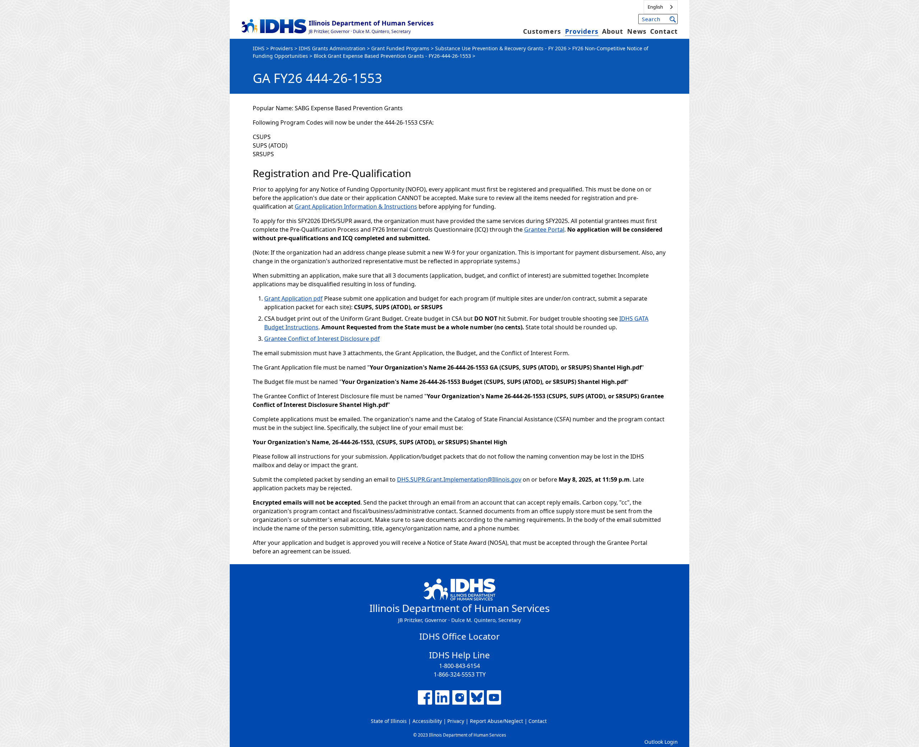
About (612, 31)
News (637, 31)
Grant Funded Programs (400, 48)
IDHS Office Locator (459, 636)
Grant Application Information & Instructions (356, 206)
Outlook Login (661, 741)
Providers (581, 31)
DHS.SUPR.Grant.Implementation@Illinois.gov (459, 479)
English (655, 7)
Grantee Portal (544, 229)
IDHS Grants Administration (332, 48)
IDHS (259, 48)
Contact (664, 31)
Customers (542, 31)
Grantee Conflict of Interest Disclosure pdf (322, 339)
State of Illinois (389, 721)
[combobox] (661, 7)
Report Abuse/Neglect (496, 721)
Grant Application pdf (293, 298)
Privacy (455, 721)
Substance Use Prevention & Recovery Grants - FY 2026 (500, 48)
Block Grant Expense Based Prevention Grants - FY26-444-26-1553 (392, 55)
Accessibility (427, 721)
